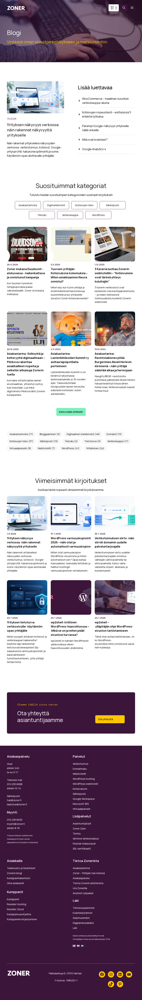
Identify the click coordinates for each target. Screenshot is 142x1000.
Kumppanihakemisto (18, 878)
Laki (75, 928)
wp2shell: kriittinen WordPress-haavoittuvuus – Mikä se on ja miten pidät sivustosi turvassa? (70, 628)
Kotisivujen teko (19, 441)
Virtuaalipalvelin (18, 448)
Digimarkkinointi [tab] (56, 205)
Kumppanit (13, 899)
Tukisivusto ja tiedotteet (21, 868)
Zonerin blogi (14, 873)
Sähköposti (46, 441)
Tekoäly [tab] (41, 215)
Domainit (111, 434)
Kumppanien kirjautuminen (22, 919)
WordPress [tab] (98, 215)
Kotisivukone (80, 788)
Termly (77, 833)
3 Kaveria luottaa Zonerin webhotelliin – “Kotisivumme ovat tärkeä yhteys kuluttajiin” (114, 275)
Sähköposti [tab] (112, 205)
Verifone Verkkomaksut (86, 838)
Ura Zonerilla (80, 888)
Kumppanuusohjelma (19, 914)
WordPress (68, 448)
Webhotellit (44, 448)
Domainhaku (80, 768)
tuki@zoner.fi (14, 800)
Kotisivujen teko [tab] (84, 205)
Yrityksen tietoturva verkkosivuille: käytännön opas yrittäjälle (24, 626)
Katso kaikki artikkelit (71, 411)
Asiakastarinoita (19, 434)
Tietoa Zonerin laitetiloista (88, 883)
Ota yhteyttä (105, 719)
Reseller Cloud (15, 909)
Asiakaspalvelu (81, 878)
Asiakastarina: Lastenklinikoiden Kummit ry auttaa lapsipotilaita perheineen (70, 360)
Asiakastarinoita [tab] (28, 205)
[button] (124, 7)
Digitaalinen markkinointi (80, 434)
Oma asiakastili (15, 883)
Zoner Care (79, 828)
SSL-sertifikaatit (82, 848)
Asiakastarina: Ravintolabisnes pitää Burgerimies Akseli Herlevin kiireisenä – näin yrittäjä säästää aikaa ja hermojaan (113, 362)
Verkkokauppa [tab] (70, 215)
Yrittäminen (92, 448)
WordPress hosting (84, 778)
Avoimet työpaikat (83, 893)
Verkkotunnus (80, 763)
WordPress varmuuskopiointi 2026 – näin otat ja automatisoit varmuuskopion (71, 542)
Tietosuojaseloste (84, 907)
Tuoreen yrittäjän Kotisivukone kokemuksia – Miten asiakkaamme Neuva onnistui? (69, 275)
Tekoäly (69, 441)
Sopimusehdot (81, 917)
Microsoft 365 (81, 803)
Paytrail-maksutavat (84, 843)
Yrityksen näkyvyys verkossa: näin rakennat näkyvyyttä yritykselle (33, 130)
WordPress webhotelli (85, 783)
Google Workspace (84, 798)
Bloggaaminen (48, 434)
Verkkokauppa (115, 441)
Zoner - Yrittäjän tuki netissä (89, 873)
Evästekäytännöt (82, 912)
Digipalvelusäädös (83, 922)
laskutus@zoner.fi (17, 804)
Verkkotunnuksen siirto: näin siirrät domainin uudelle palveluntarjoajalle (114, 542)
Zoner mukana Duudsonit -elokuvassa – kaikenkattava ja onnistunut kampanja (26, 273)
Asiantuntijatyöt (82, 823)
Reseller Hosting (16, 904)
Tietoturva (90, 441)
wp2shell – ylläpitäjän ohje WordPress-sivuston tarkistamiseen (114, 626)
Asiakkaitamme (81, 868)
